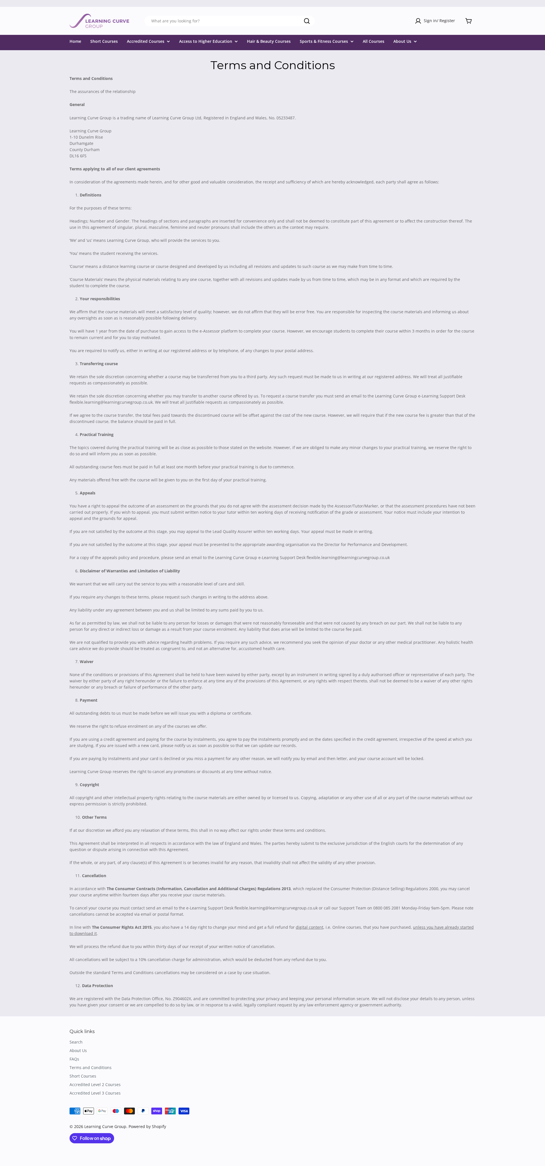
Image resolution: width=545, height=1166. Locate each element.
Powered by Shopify (147, 1126)
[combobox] (229, 21)
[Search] (306, 21)
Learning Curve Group (105, 1126)
